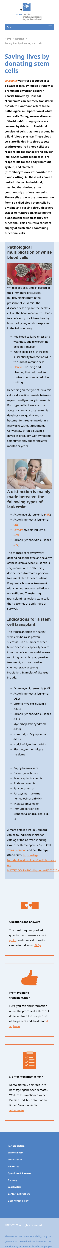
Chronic (18, 530)
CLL (16, 545)
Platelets (18, 367)
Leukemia (11, 80)
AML (47, 514)
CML (16, 535)
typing (13, 940)
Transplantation (16, 850)
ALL (16, 524)
